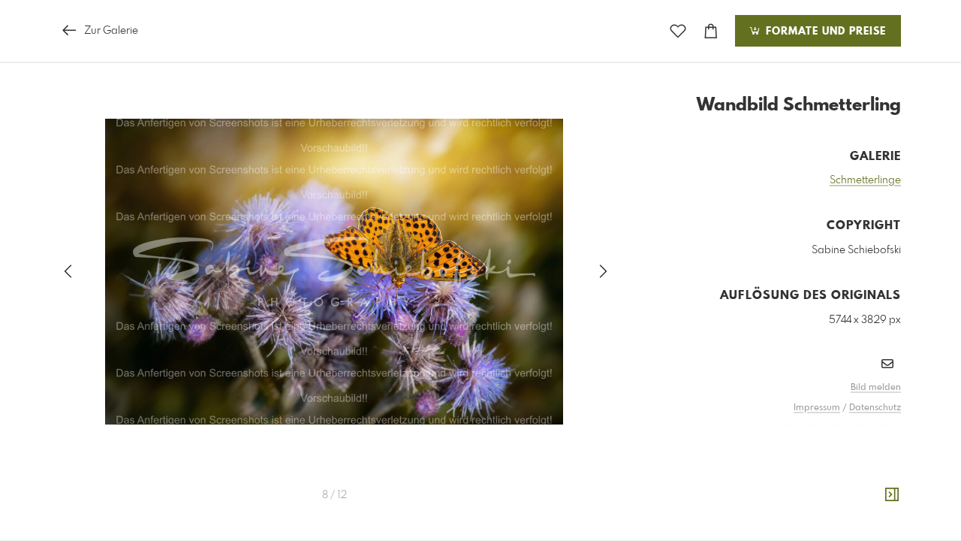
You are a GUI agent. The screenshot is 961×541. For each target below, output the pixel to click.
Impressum (817, 408)
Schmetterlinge (865, 180)
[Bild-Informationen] (892, 495)
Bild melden (876, 387)
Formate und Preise (824, 31)
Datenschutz (875, 408)
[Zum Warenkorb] (711, 31)
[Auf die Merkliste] (678, 31)
